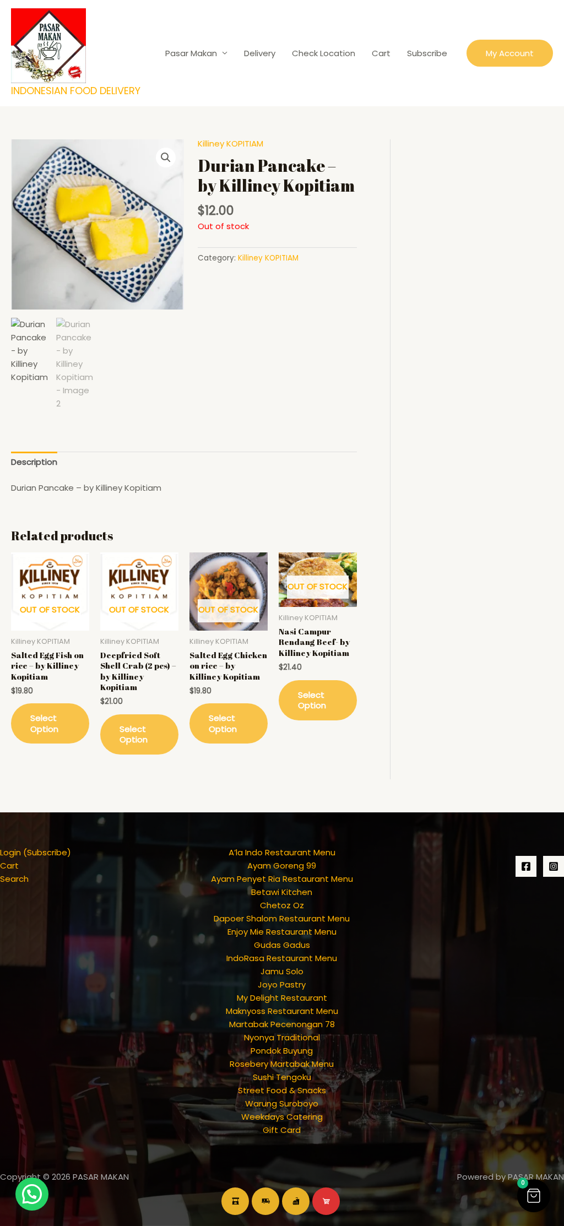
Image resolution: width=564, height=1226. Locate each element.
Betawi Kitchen (281, 892)
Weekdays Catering (282, 1116)
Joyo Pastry (282, 984)
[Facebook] (526, 866)
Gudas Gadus (282, 945)
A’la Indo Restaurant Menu (282, 852)
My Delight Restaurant (282, 997)
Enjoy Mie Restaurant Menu (282, 931)
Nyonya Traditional (282, 1037)
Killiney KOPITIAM (230, 143)
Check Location (323, 53)
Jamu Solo (282, 971)
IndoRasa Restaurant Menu (281, 958)
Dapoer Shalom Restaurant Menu (282, 918)
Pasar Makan (191, 53)
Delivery (259, 53)
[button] (510, 53)
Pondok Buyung (282, 1050)
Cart (381, 53)
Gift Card (282, 1130)
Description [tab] (34, 462)
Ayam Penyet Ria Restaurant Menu (282, 879)
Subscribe (427, 53)
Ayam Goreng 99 (281, 865)
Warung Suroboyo (281, 1103)
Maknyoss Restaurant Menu (282, 1011)
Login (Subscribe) (35, 852)
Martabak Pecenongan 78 (282, 1024)
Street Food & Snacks (282, 1090)
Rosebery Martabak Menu (282, 1064)
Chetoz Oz (282, 905)
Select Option (44, 723)
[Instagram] (553, 866)
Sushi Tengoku (282, 1077)
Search (14, 879)
